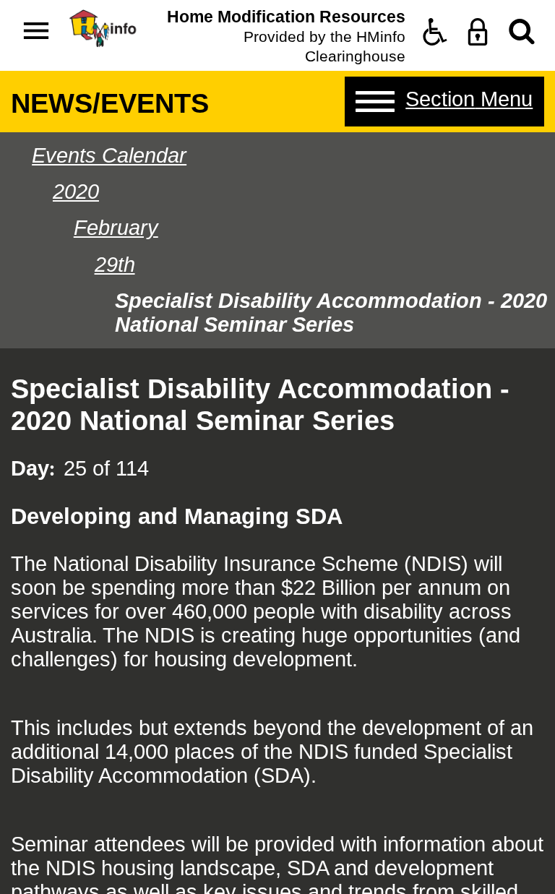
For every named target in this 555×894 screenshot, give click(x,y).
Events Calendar (109, 155)
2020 (76, 191)
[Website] (521, 32)
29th (115, 264)
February (116, 227)
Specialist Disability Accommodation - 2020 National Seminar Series (331, 312)
